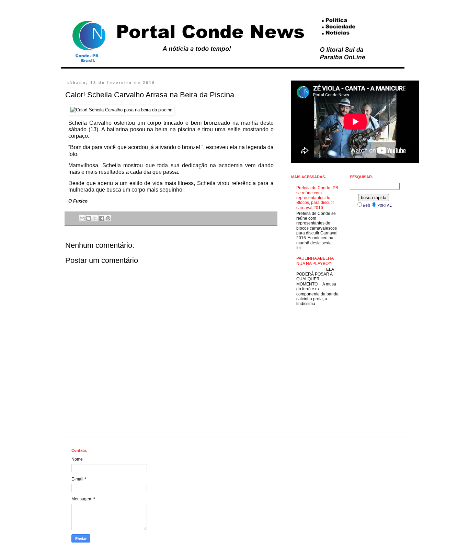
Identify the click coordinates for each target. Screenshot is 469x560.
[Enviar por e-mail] (82, 218)
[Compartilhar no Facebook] (101, 218)
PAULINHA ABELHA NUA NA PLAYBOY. (314, 261)
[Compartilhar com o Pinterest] (108, 218)
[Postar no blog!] (88, 218)
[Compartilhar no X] (95, 218)
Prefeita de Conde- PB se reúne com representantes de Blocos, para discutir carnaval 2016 (317, 197)
